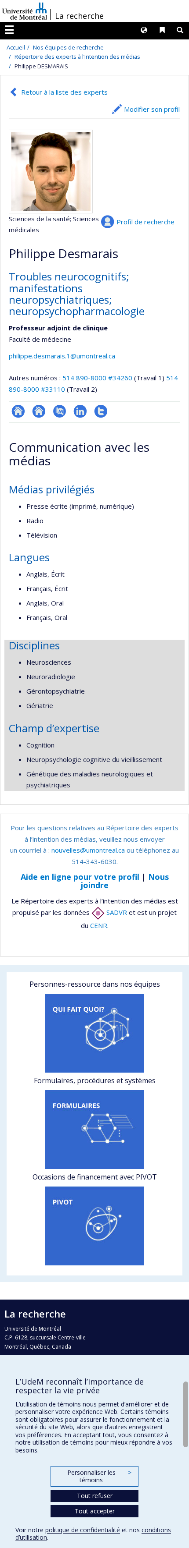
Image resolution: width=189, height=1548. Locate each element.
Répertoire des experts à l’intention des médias (77, 56)
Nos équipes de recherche (68, 47)
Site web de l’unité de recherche (39, 411)
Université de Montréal (24, 11)
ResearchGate (18, 411)
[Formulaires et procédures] (94, 1129)
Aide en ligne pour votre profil (80, 876)
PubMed (59, 411)
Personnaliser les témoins (99, 1476)
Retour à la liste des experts (64, 92)
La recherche (79, 16)
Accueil (16, 47)
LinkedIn (80, 411)
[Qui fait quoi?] (94, 1033)
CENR (98, 925)
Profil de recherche (145, 221)
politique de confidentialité (82, 1530)
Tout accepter (95, 1511)
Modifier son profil (152, 109)
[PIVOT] (94, 1226)
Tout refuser (95, 1495)
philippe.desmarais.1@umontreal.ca (62, 355)
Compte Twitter (101, 411)
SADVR (116, 912)
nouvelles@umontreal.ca (88, 850)
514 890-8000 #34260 (97, 377)
